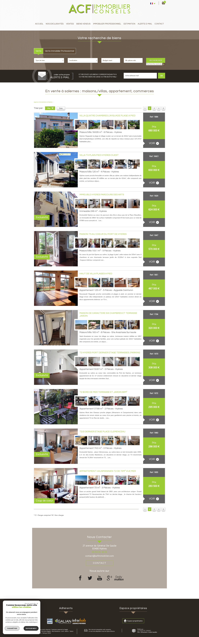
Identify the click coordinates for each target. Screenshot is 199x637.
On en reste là (30, 603)
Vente (38, 51)
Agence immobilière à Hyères (43, 102)
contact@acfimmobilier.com (99, 555)
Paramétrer (12, 628)
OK (161, 76)
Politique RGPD (46, 633)
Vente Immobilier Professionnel (59, 51)
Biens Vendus (83, 24)
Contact (159, 24)
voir (152, 143)
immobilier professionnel (107, 24)
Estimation (129, 24)
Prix (49, 108)
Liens (62, 631)
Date (61, 108)
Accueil (39, 24)
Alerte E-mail (145, 24)
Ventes (70, 24)
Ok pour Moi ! (31, 628)
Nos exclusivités (55, 24)
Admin (67, 631)
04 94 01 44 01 (99, 552)
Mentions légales (46, 631)
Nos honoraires (56, 631)
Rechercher (155, 60)
